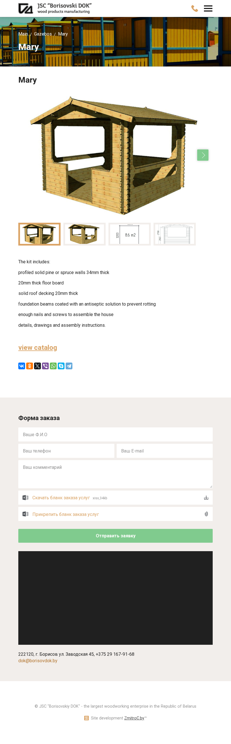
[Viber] (45, 366)
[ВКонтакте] (21, 366)
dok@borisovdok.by (37, 660)
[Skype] (61, 366)
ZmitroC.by (134, 718)
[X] (37, 366)
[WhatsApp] (53, 366)
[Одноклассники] (29, 366)
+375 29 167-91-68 (115, 654)
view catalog (37, 348)
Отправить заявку (116, 535)
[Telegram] (69, 366)
